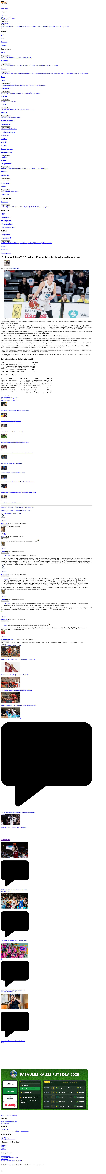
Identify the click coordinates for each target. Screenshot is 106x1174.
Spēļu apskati (46, 243)
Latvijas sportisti (10, 85)
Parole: (2, 21)
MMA (2, 180)
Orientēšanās (4, 168)
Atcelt (2, 525)
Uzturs (2, 191)
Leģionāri (25, 57)
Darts (47, 168)
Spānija (37, 73)
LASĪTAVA (33, 26)
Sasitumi (6, 191)
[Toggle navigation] (1, 28)
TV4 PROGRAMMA (42, 26)
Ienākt (2, 24)
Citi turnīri (14, 101)
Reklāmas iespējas (5, 1156)
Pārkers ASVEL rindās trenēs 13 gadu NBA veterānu (14, 827)
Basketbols (11, 243)
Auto (15, 129)
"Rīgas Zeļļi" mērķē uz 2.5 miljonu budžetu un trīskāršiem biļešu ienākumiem (13, 990)
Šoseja (5, 157)
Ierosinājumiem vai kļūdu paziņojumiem (11, 1160)
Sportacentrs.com (12, 1164)
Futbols (6, 243)
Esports (10, 168)
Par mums (40, 207)
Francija (48, 73)
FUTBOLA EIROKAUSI (7, 26)
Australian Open (24, 85)
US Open (3, 85)
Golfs (19, 168)
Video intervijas (38, 243)
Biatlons (13, 93)
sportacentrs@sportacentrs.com (9, 1121)
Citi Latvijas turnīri (68, 73)
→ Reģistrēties (4, 23)
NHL (27, 26)
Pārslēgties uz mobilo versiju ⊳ (9, 1115)
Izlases (29, 57)
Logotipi (46, 207)
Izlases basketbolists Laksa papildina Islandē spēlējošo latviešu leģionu (14, 442)
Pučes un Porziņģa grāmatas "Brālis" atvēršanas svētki (12, 502)
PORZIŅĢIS (22, 26)
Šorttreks (32, 93)
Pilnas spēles (26, 243)
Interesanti (5, 840)
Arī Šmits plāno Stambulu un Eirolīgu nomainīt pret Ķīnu (12, 431)
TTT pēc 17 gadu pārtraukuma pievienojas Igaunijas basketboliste (18, 812)
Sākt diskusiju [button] (28, 510)
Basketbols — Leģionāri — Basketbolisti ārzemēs (14, 507)
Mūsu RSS (35, 207)
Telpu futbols (13, 73)
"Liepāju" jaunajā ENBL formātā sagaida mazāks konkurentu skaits (18, 705)
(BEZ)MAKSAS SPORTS (56, 26)
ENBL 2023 (31, 507)
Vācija (44, 73)
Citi (8, 180)
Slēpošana (27, 93)
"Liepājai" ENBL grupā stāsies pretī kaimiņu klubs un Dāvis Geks (18, 659)
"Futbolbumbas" (84, 73)
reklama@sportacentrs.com (8, 1139)
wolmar (6, 579)
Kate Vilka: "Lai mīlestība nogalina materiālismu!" (14, 940)
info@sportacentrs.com (22, 1131)
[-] (4, 520)
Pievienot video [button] (20, 510)
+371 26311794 (5, 1137)
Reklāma (3, 207)
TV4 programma (18, 243)
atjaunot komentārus (6, 513)
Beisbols (43, 168)
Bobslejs (8, 93)
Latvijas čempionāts (9, 57)
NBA (16, 26)
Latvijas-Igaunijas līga (9, 65)
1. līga (61, 73)
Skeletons (3, 93)
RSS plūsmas (4, 1159)
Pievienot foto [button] (12, 510)
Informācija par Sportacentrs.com (9, 1157)
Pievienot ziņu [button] (4, 510)
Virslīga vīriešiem (5, 109)
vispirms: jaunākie (16, 513)
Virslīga (8, 73)
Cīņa (5, 180)
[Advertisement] (14, 1056)
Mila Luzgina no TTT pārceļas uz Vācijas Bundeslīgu (15, 675)
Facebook (5, 18)
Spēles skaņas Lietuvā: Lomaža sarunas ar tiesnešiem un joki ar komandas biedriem (17, 481)
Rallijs (4, 129)
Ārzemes (17, 85)
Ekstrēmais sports (26, 168)
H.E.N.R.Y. (7, 555)
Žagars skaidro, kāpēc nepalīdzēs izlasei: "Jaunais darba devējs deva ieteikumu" (17, 452)
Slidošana (37, 93)
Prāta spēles (15, 168)
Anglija (32, 73)
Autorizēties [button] (4, 16)
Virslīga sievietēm (14, 109)
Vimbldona (31, 85)
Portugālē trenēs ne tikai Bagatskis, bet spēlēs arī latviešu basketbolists (15, 410)
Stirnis (5, 625)
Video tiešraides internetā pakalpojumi (22, 207)
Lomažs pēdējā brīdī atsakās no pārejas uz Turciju (11, 421)
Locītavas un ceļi (13, 191)
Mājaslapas (8, 207)
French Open (38, 85)
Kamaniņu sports (19, 93)
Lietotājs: (3, 19)
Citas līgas (53, 73)
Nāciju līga (77, 73)
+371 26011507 (5, 1123)
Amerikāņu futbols (36, 168)
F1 (1, 129)
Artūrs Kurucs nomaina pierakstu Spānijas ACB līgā (11, 463)
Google (13, 18)
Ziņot (7, 525)
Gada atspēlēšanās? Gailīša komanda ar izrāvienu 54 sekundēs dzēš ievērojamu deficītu (18, 492)
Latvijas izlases (18, 57)
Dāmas (26, 65)
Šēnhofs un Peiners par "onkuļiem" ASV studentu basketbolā (13, 472)
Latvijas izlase (21, 73)
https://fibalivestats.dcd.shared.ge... (10, 399)
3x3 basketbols (38, 65)
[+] (3, 520)
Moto (7, 129)
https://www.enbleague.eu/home (9, 397)
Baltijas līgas (4, 101)
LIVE (2, 243)
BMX (2, 157)
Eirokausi (18, 65)
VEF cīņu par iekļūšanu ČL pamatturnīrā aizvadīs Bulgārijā (16, 690)
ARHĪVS (66, 26)
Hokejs (32, 243)
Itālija (40, 73)
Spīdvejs (11, 129)
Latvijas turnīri (54, 65)
